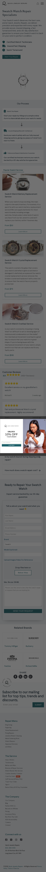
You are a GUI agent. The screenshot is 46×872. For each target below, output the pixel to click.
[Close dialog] (44, 420)
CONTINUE (11, 445)
